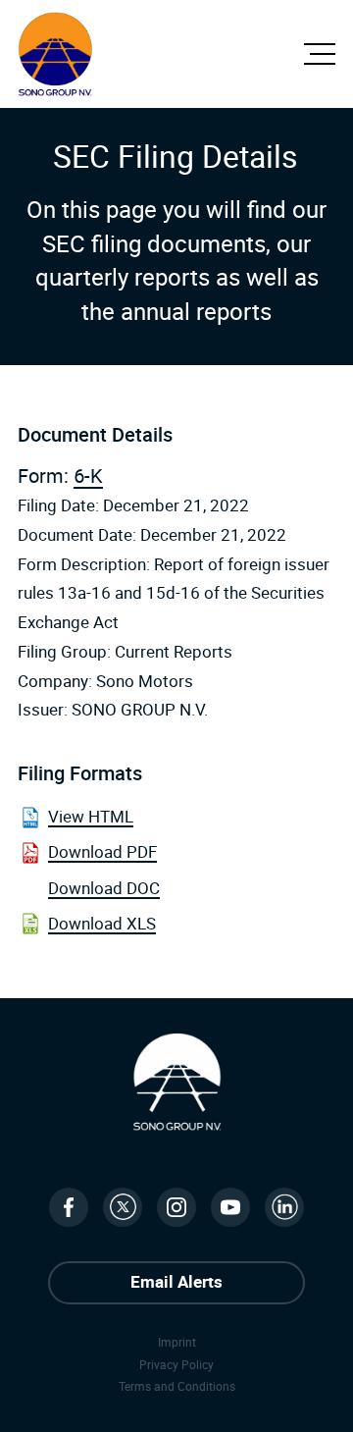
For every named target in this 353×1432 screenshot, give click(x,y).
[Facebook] (68, 1207)
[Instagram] (176, 1207)
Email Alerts (176, 1281)
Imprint (177, 1342)
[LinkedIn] (284, 1207)
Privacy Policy (176, 1364)
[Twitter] (122, 1207)
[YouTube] (230, 1207)
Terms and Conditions (177, 1386)
